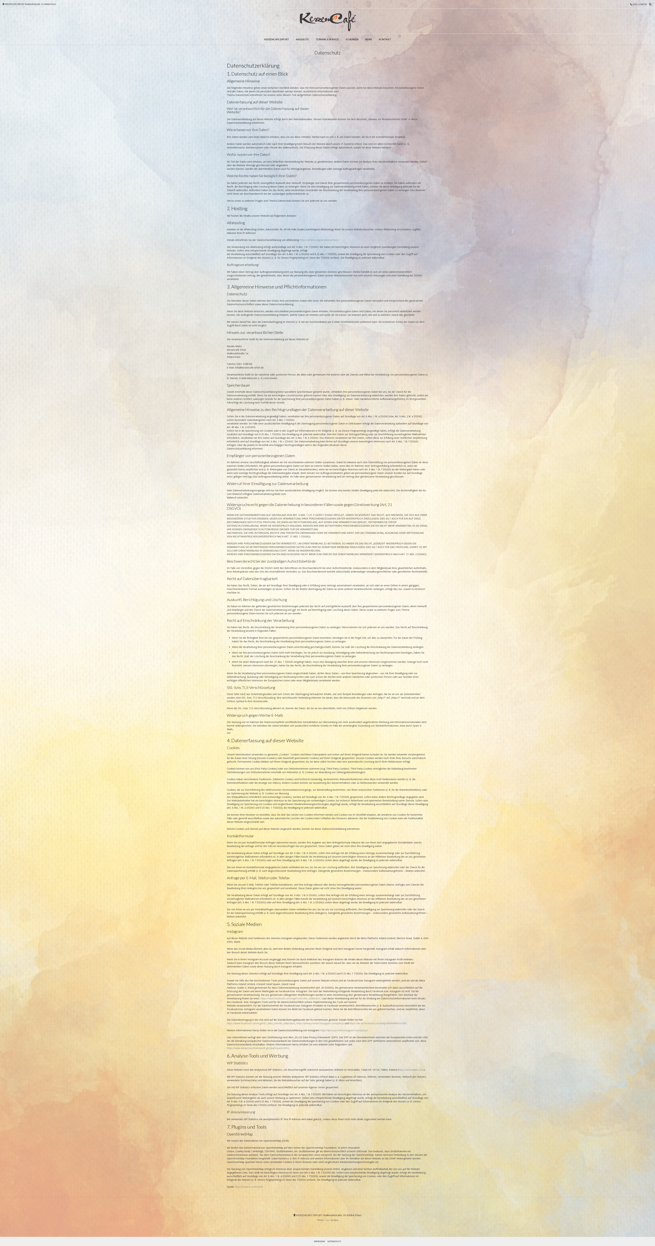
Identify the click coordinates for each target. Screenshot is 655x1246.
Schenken (352, 39)
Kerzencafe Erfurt (276, 39)
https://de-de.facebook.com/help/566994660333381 (378, 1023)
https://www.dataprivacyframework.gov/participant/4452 (258, 1048)
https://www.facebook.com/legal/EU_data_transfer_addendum (261, 1023)
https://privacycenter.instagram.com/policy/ (320, 1023)
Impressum (319, 1241)
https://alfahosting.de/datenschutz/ (319, 240)
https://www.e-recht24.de (249, 1186)
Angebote (302, 39)
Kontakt (385, 39)
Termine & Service (327, 39)
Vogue (327, 1220)
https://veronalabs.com (411, 1069)
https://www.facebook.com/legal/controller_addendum (290, 998)
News (368, 39)
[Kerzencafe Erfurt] (327, 21)
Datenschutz (334, 1241)
